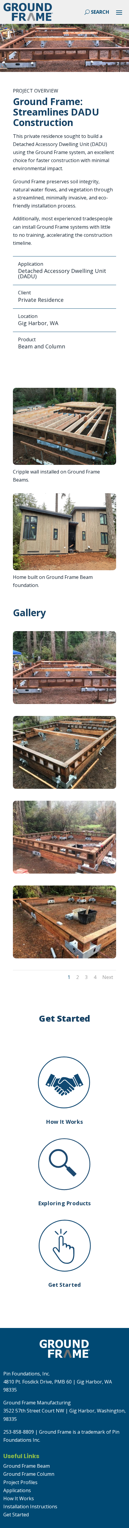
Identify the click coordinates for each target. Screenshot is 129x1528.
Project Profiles (20, 1482)
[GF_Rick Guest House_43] (64, 787)
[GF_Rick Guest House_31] (64, 871)
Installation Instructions (30, 1506)
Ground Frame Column (28, 1474)
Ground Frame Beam (26, 1466)
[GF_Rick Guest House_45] (64, 702)
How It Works (64, 1121)
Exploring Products (64, 1203)
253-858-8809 (18, 1432)
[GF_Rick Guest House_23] (64, 956)
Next (107, 977)
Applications (17, 1490)
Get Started (64, 1284)
